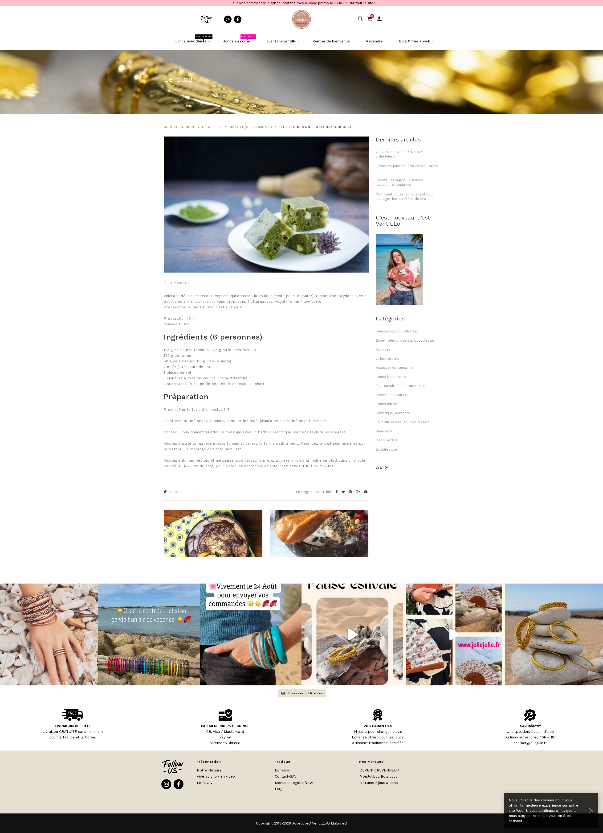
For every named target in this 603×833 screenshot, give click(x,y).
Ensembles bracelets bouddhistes (405, 340)
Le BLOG (204, 783)
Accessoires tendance (394, 367)
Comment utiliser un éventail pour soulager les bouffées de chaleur (405, 196)
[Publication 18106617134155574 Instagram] (251, 634)
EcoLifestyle (386, 449)
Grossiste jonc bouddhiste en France (407, 168)
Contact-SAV (286, 776)
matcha (176, 492)
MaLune (366, 783)
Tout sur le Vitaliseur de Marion (402, 422)
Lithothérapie (387, 358)
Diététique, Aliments (250, 127)
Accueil (171, 127)
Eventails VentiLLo (391, 395)
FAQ (278, 789)
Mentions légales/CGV (294, 783)
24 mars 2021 (179, 283)
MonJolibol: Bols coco (379, 776)
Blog (191, 127)
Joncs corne (386, 404)
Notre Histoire (209, 770)
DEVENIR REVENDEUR (379, 770)
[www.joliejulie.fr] (454, 634)
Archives (383, 349)
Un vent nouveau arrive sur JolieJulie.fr (399, 154)
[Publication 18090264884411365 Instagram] (352, 634)
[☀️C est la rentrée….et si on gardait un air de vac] (149, 634)
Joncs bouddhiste (391, 377)
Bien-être (212, 127)
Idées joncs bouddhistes (396, 331)
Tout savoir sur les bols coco (400, 386)
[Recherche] (360, 19)
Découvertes (386, 440)
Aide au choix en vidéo (216, 776)
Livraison (282, 770)
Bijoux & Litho (386, 783)
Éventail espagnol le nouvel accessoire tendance (399, 182)
